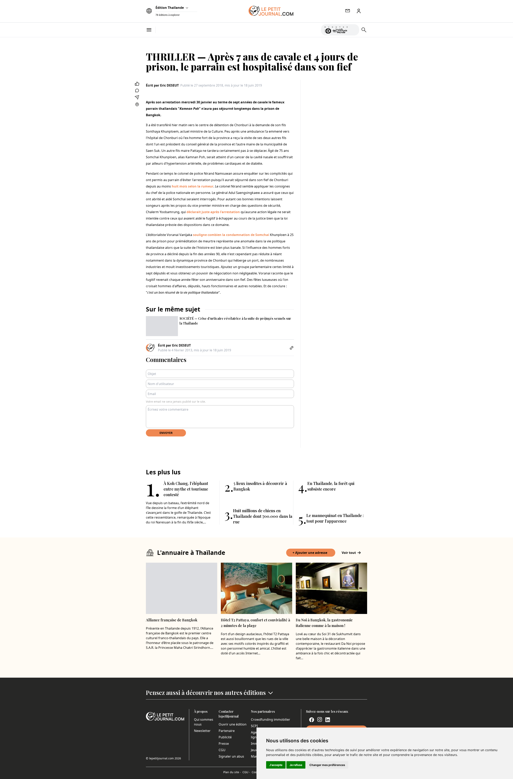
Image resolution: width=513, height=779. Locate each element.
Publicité (225, 737)
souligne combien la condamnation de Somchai (231, 235)
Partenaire (227, 731)
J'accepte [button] (275, 765)
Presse (224, 743)
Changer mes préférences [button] (327, 765)
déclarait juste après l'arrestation (213, 212)
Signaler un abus (231, 756)
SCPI (254, 726)
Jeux (254, 750)
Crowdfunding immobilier (270, 719)
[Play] (354, 30)
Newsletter (202, 731)
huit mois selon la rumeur (192, 186)
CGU (222, 750)
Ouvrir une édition (232, 724)
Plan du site (232, 772)
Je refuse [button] (296, 765)
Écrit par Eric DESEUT (162, 85)
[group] (353, 29)
